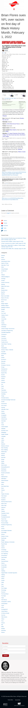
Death (2, 345)
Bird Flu (3, 294)
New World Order (5, 486)
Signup (6, 655)
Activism (3, 259)
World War (3, 630)
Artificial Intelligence (5, 276)
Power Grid (3, 518)
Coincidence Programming (7, 330)
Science (3, 547)
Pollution (3, 511)
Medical (3, 455)
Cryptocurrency (4, 342)
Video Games (4, 617)
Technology (3, 590)
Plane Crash (4, 503)
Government (4, 403)
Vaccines (3, 615)
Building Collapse (5, 305)
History (3, 43)
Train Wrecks (4, 599)
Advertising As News (5, 261)
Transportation (4, 603)
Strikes (2, 578)
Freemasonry (4, 392)
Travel (2, 605)
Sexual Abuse (4, 555)
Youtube (5, 223)
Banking (3, 284)
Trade (2, 597)
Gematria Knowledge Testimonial (8, 399)
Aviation (3, 280)
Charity (2, 322)
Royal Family (4, 543)
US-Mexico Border (5, 613)
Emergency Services (5, 365)
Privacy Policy (10, 699)
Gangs (2, 395)
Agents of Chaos (4, 263)
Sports (23, 43)
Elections (3, 363)
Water (2, 626)
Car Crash (3, 313)
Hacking (3, 407)
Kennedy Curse (4, 430)
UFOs (2, 607)
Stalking (3, 574)
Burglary (3, 309)
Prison (2, 526)
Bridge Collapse (4, 303)
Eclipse (2, 357)
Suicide (2, 580)
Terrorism (3, 592)
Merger (2, 459)
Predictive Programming (6, 524)
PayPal (5, 230)
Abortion (3, 255)
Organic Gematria (5, 493)
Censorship (3, 319)
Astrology (3, 278)
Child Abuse (3, 324)
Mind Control (4, 465)
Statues (3, 576)
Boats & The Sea (5, 297)
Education (3, 361)
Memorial (3, 457)
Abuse (2, 257)
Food (2, 388)
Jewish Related (4, 426)
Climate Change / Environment (7, 328)
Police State (3, 505)
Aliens (2, 267)
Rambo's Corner (4, 536)
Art (2, 272)
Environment (4, 370)
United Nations (4, 611)
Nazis (2, 484)
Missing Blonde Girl (5, 467)
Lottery (2, 440)
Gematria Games (5, 397)
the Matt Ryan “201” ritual (10, 98)
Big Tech (3, 292)
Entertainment (19, 41)
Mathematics (4, 451)
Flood (2, 386)
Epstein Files (4, 372)
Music (2, 474)
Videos (2, 618)
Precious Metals (4, 522)
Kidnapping (3, 432)
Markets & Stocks (5, 445)
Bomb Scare (4, 299)
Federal (2, 380)
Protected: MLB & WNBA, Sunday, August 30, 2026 (12, 241)
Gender (2, 401)
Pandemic (3, 499)
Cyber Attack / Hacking (6, 344)
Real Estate (3, 538)
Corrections (3, 338)
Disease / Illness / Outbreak (7, 349)
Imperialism (3, 417)
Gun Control (3, 405)
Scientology (3, 549)
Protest (2, 528)
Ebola (2, 355)
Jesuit (8, 43)
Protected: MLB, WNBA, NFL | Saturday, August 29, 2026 (13, 248)
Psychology (3, 532)
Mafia (2, 442)
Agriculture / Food (5, 265)
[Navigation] (14, 9)
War (2, 624)
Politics (2, 509)
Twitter (4, 228)
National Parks (4, 476)
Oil (1, 492)
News (15, 43)
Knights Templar (4, 434)
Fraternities (3, 390)
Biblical (2, 288)
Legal (11, 43)
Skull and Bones (4, 561)
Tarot (2, 584)
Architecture (3, 270)
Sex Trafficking (4, 553)
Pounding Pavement (5, 517)
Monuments (3, 470)
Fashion (3, 378)
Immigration (3, 415)
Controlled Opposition (5, 332)
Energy (2, 367)
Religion (3, 540)
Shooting (3, 559)
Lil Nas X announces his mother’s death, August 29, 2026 (13, 243)
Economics (3, 359)
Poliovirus (3, 507)
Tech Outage (4, 588)
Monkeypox (3, 469)
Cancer (2, 311)
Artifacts (3, 274)
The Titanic (3, 595)
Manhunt (3, 444)
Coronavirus (4, 334)
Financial (3, 382)
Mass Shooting (4, 447)
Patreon (5, 220)
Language (3, 436)
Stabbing (3, 570)
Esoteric (3, 374)
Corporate (3, 336)
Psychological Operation (6, 530)
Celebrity (13, 41)
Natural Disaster (4, 480)
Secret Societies (4, 551)
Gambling (3, 393)
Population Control (5, 513)
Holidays (3, 413)
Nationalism (3, 478)
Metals (2, 461)
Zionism (3, 632)
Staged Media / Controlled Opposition (9, 572)
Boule (2, 301)
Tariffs (2, 582)
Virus (2, 620)
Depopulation (4, 347)
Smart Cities (4, 565)
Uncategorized (4, 609)
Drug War (3, 351)
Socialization (4, 567)
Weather (3, 628)
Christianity (3, 326)
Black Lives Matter (6, 41)
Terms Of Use (17, 699)
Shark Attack (4, 557)
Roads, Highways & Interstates (8, 542)
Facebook (5, 225)
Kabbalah (3, 428)
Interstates (3, 420)
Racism (19, 43)
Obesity (3, 490)
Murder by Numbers (5, 472)
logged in (9, 213)
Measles (3, 453)
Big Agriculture (4, 290)
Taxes (2, 586)
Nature (2, 482)
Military (2, 463)
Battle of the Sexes (5, 286)
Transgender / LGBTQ (6, 601)
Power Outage (4, 520)
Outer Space (4, 495)
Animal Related (4, 269)
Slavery (3, 563)
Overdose (3, 497)
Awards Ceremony (5, 282)
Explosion (3, 376)
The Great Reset (4, 593)
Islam (2, 422)
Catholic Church (4, 315)
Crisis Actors (4, 340)
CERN (2, 320)
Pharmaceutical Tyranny (6, 501)
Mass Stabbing (4, 449)
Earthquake (3, 353)
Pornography (4, 515)
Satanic (2, 545)
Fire (2, 384)
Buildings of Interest (5, 307)
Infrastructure (4, 419)
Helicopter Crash (4, 409)
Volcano (3, 622)
